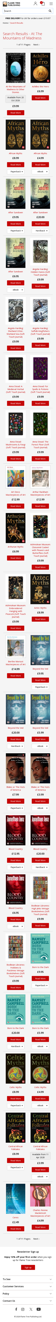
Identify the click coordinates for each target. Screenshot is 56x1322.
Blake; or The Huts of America (15, 788)
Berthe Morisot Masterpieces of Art (16, 663)
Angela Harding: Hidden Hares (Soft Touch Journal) (40, 272)
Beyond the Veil (40, 668)
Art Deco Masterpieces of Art (16, 493)
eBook (40, 171)
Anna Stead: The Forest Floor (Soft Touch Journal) (40, 444)
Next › (36, 44)
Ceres (16, 1217)
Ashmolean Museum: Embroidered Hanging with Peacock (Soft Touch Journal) (15, 611)
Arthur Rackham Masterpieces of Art (40, 493)
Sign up (28, 1267)
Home (5, 23)
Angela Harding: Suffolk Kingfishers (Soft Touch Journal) (40, 331)
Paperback (16, 171)
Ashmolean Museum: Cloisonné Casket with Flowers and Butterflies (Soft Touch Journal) (40, 550)
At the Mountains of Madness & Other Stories (15, 89)
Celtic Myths (16, 1087)
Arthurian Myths (15, 546)
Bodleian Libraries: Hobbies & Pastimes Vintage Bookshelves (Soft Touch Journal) (16, 970)
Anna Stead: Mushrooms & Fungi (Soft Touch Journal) (15, 444)
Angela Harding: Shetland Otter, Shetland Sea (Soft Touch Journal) (16, 332)
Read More (15, 112)
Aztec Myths (40, 607)
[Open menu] (51, 4)
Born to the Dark (40, 967)
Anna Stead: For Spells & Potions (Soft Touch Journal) (40, 389)
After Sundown (15, 212)
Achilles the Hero (40, 86)
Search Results (16, 23)
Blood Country (16, 848)
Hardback (40, 230)
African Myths (15, 153)
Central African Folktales (15, 1148)
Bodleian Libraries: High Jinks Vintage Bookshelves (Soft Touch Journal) (40, 910)
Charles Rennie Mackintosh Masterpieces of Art (40, 1213)
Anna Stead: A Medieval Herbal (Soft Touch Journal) (15, 389)
